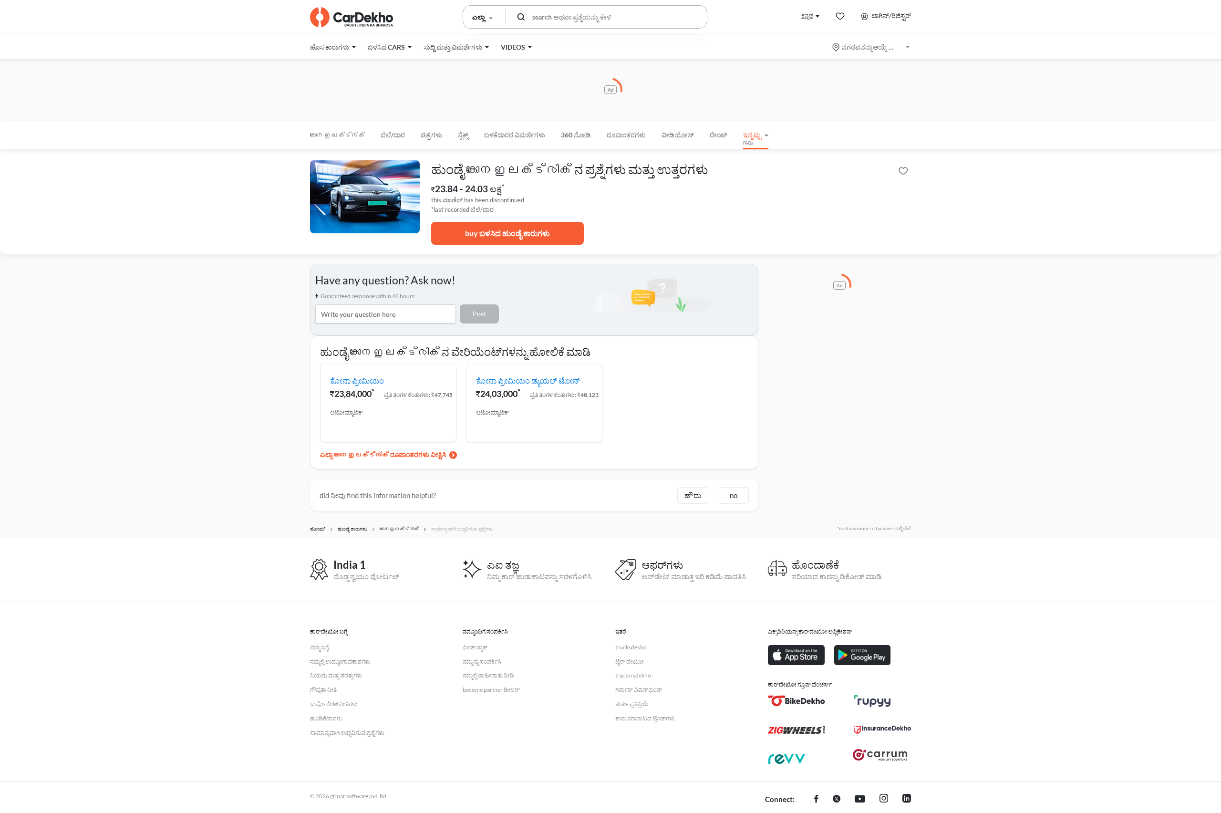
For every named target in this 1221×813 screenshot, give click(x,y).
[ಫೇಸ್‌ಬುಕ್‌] (816, 799)
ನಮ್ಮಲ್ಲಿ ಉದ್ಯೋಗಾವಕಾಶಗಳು (340, 661)
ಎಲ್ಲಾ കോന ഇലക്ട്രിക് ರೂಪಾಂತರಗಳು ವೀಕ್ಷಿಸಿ (383, 454)
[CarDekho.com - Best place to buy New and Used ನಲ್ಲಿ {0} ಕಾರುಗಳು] (351, 17)
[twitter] (836, 799)
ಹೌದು (692, 495)
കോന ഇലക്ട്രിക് (337, 135)
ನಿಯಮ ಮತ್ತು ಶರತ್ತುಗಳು (336, 675)
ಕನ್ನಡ (807, 15)
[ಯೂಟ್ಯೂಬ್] (860, 799)
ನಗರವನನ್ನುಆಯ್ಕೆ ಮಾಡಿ (871, 47)
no (733, 495)
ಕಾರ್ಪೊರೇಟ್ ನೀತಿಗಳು (334, 704)
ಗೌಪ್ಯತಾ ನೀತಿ (323, 689)
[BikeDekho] (796, 701)
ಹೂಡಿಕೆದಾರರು (326, 718)
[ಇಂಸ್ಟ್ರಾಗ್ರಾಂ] (884, 799)
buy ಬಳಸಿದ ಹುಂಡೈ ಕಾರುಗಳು (507, 233)
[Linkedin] (906, 799)
